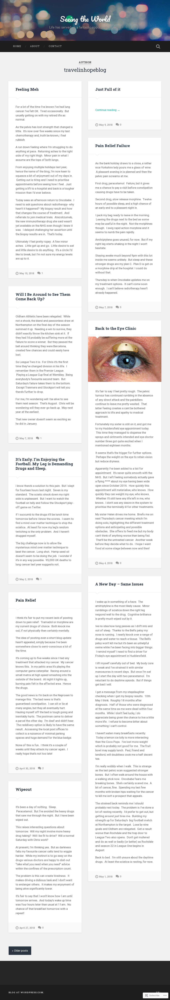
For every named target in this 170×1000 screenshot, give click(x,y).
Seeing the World (85, 19)
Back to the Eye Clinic (115, 328)
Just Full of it (107, 89)
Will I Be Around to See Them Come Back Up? (43, 296)
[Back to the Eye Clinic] (124, 359)
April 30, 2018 (27, 768)
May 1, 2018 (105, 876)
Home (17, 46)
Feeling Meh (27, 89)
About (35, 46)
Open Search (158, 46)
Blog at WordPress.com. (26, 992)
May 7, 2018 (105, 307)
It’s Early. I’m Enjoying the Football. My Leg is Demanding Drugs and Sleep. (44, 464)
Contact (55, 46)
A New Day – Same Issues (119, 583)
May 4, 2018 (105, 563)
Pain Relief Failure (112, 145)
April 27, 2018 (27, 928)
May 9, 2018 (105, 125)
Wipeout (24, 789)
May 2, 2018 (26, 579)
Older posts (21, 950)
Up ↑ (159, 992)
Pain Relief (26, 600)
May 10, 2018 (26, 273)
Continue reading (107, 110)
